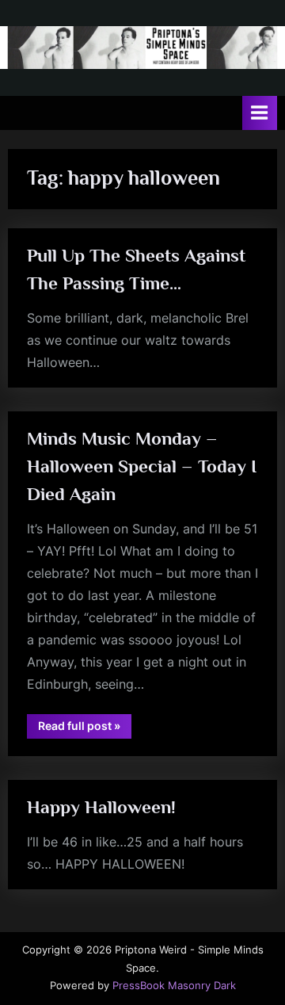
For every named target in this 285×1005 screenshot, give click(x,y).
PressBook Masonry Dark (174, 986)
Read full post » (84, 728)
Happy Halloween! (101, 807)
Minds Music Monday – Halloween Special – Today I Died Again (141, 466)
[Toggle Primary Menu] (259, 113)
